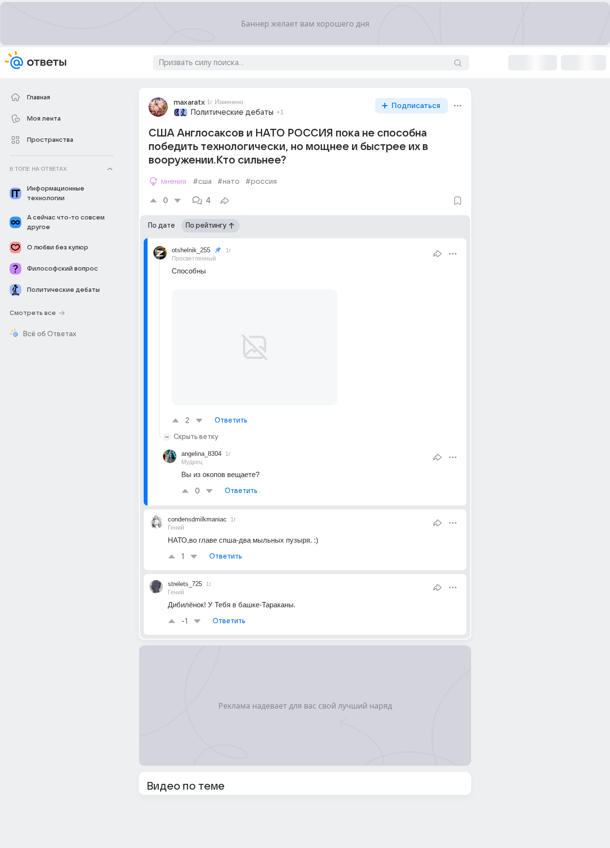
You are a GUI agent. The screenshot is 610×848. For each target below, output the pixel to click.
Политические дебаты (231, 112)
